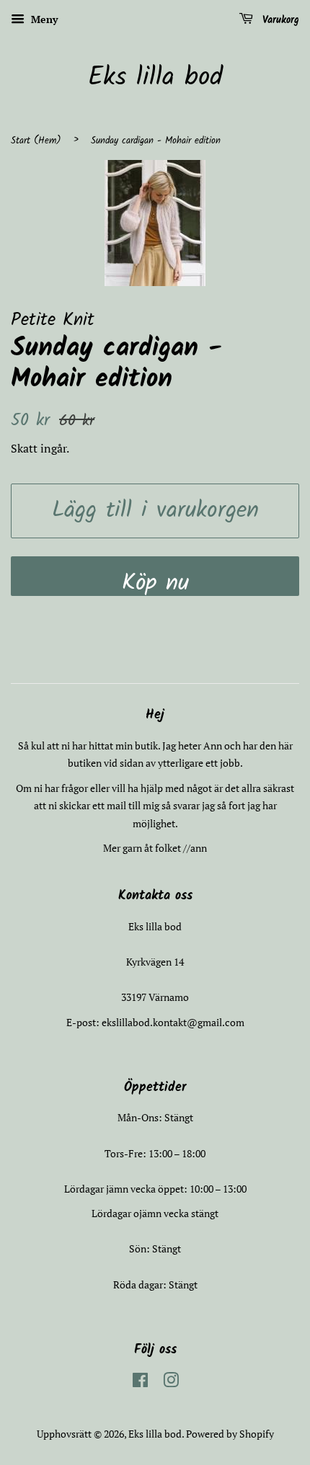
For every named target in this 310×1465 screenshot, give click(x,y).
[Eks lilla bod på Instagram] (171, 1382)
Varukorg (279, 20)
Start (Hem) (36, 140)
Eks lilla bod (155, 78)
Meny (43, 19)
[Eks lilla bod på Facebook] (140, 1382)
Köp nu (155, 580)
